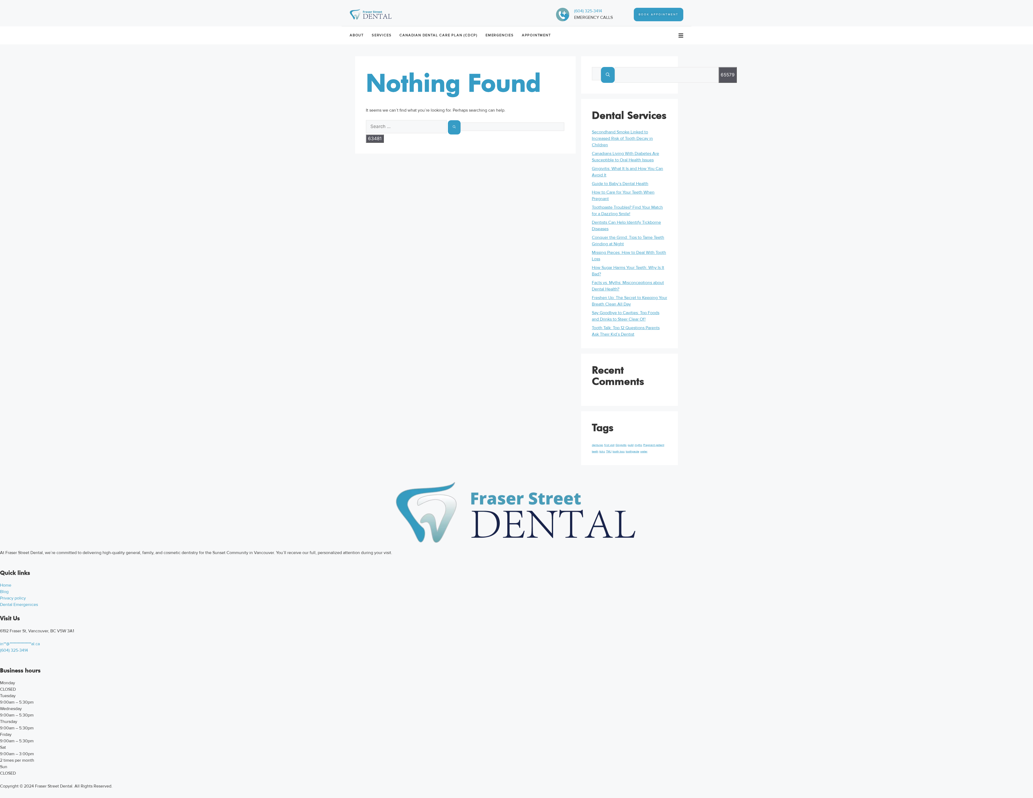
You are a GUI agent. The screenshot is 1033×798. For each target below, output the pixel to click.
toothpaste (632, 451)
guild (631, 445)
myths (638, 445)
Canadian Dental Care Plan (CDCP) (438, 35)
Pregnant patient (653, 445)
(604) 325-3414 (588, 11)
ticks (602, 451)
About (357, 35)
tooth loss (619, 451)
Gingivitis (621, 445)
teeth (595, 451)
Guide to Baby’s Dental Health (620, 183)
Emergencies (500, 35)
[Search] (454, 127)
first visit (609, 445)
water (644, 451)
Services (381, 35)
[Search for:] (407, 126)
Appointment (536, 35)
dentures (597, 445)
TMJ (608, 451)
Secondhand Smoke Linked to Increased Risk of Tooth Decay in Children (622, 138)
